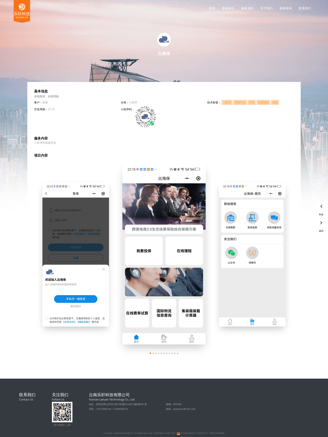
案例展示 (228, 8)
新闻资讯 (285, 8)
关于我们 (266, 8)
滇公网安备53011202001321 (194, 433)
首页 (212, 8)
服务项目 (247, 8)
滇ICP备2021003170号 (164, 433)
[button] (150, 353)
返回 (321, 230)
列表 (321, 214)
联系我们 (305, 8)
